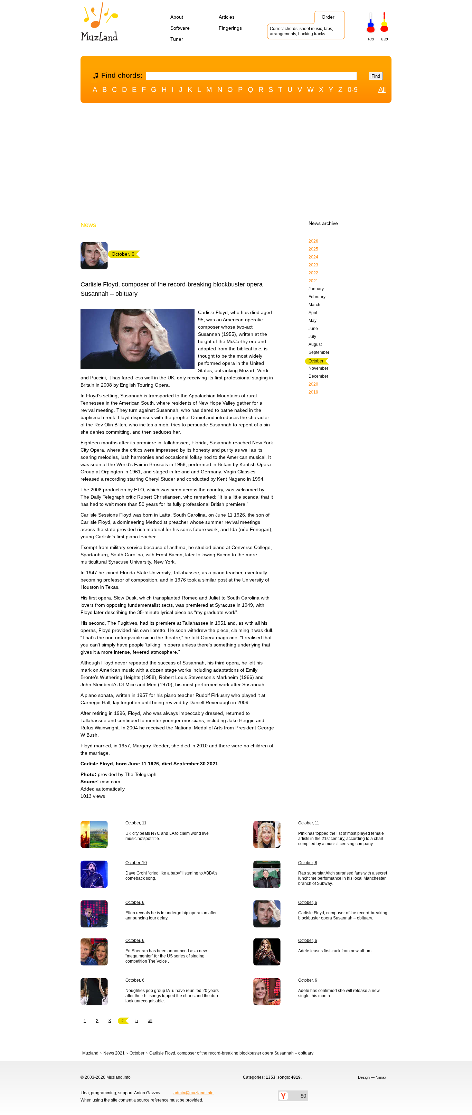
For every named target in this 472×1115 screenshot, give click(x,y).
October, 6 (134, 902)
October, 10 (136, 862)
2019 (313, 392)
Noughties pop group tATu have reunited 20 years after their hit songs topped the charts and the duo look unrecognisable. (172, 995)
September (319, 352)
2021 (313, 280)
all (150, 1020)
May (313, 320)
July (312, 336)
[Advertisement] (236, 163)
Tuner (176, 39)
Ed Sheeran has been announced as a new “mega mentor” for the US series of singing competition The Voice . (166, 956)
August (315, 344)
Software (180, 28)
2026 (313, 241)
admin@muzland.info (193, 1092)
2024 (313, 257)
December (318, 376)
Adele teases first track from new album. (335, 950)
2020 (313, 384)
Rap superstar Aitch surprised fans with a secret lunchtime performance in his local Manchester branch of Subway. (342, 878)
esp (384, 39)
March (314, 304)
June (313, 328)
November (318, 368)
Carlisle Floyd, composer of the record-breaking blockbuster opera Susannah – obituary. (342, 915)
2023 (313, 265)
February (317, 296)
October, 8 (307, 862)
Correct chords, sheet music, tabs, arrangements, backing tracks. (301, 31)
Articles (227, 17)
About (176, 17)
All (382, 89)
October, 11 (136, 823)
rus (371, 39)
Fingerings (230, 28)
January (316, 288)
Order (328, 17)
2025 (313, 249)
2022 (313, 273)
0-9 (353, 89)
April (313, 312)
